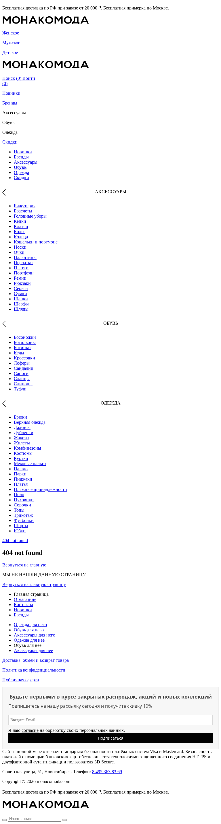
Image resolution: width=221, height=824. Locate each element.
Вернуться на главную (24, 564)
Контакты (23, 604)
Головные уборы (30, 216)
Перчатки (23, 262)
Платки (21, 267)
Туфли (20, 388)
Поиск (8, 78)
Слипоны (23, 383)
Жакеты (21, 437)
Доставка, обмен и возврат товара (35, 660)
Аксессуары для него (34, 634)
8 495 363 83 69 (107, 771)
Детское (10, 52)
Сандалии (23, 368)
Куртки (21, 458)
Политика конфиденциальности (33, 670)
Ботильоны (25, 342)
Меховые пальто (30, 463)
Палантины (25, 257)
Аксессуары (25, 162)
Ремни (20, 278)
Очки (19, 252)
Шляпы (21, 309)
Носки (20, 247)
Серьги (21, 288)
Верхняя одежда (29, 422)
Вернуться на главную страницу (34, 584)
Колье (19, 231)
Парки (20, 473)
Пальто (21, 468)
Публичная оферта (20, 679)
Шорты (21, 525)
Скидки (10, 142)
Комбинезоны (27, 448)
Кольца (21, 236)
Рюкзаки (22, 283)
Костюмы (23, 453)
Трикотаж (23, 515)
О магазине (25, 599)
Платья (21, 484)
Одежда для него (30, 624)
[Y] (4, 820)
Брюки (20, 417)
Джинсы (22, 427)
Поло (19, 494)
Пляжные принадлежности (40, 489)
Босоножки (25, 337)
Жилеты (22, 442)
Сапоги (21, 373)
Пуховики (24, 499)
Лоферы (22, 363)
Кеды (19, 352)
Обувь (20, 167)
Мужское (11, 42)
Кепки (20, 221)
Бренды (9, 102)
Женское (10, 32)
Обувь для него (29, 629)
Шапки (21, 298)
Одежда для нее (29, 640)
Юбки (20, 530)
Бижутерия (24, 205)
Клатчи (21, 226)
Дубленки (23, 432)
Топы (19, 510)
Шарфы (21, 303)
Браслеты (23, 210)
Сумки (20, 293)
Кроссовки (24, 357)
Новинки (11, 93)
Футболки (24, 520)
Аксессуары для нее (33, 650)
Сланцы (22, 378)
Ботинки (22, 347)
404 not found (15, 540)
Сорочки (22, 504)
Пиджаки (23, 479)
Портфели (24, 272)
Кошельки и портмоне (36, 241)
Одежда (21, 172)
